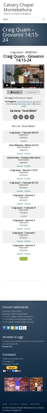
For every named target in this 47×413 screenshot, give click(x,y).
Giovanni (36, 101)
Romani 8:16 (7, 346)
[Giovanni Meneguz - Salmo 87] (16, 384)
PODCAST (24, 404)
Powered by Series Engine (23, 265)
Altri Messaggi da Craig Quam (18, 103)
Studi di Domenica (24, 101)
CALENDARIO (35, 404)
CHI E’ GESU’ (14, 404)
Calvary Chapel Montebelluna (19, 7)
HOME (4, 404)
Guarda (16, 92)
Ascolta (33, 92)
